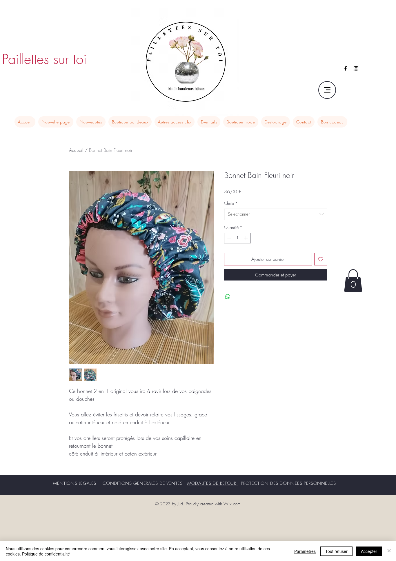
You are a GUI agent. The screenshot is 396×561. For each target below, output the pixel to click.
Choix (231, 203)
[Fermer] (389, 551)
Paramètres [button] (305, 551)
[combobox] (275, 214)
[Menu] (327, 90)
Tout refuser (336, 551)
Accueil (76, 150)
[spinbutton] (237, 238)
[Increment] (246, 238)
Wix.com (232, 504)
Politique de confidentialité (46, 554)
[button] (353, 280)
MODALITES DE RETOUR (212, 483)
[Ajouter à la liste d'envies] (320, 259)
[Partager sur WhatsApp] (227, 296)
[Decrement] (228, 238)
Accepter (369, 551)
